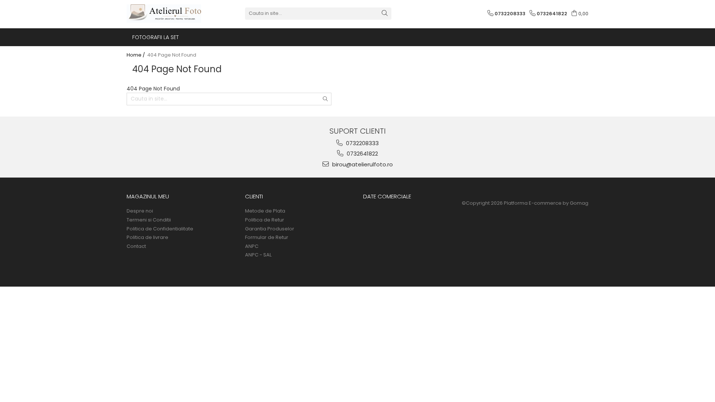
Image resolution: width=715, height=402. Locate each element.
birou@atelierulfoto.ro (362, 164)
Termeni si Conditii (149, 220)
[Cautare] (384, 13)
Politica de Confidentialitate (160, 229)
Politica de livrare (147, 237)
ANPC (251, 246)
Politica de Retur (264, 220)
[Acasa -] (164, 13)
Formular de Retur (266, 237)
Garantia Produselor (269, 229)
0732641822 (361, 153)
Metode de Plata (265, 211)
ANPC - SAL (258, 255)
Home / (136, 55)
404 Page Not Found (171, 55)
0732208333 (361, 143)
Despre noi (140, 211)
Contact (136, 246)
